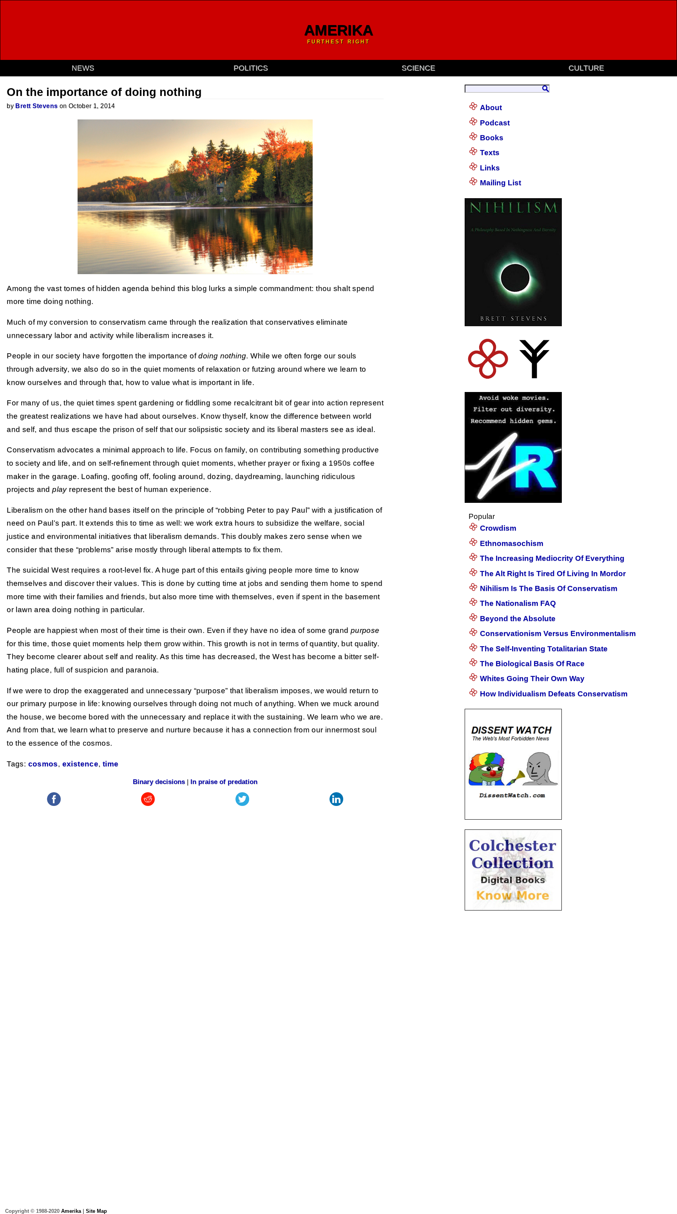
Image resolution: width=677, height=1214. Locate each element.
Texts (490, 152)
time (111, 764)
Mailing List (500, 183)
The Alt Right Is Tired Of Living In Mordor (553, 573)
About (491, 107)
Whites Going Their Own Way (532, 678)
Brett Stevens (36, 106)
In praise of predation (223, 782)
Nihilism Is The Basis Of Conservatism (548, 588)
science (418, 68)
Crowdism (498, 528)
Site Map (96, 1211)
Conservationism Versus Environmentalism (558, 633)
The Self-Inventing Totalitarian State (544, 649)
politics (251, 68)
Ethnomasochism (511, 543)
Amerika (71, 1211)
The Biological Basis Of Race (532, 663)
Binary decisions (159, 782)
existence (80, 764)
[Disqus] (195, 906)
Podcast (495, 123)
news (83, 68)
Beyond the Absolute (518, 618)
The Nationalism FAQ (518, 603)
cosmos (43, 764)
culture (586, 68)
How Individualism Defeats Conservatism (554, 694)
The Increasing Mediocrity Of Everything (552, 558)
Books (491, 138)
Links (490, 168)
